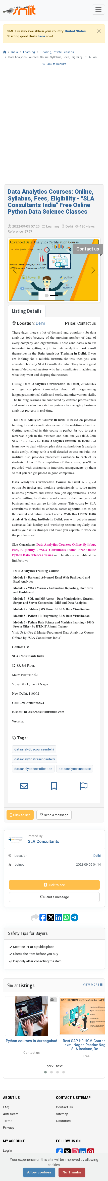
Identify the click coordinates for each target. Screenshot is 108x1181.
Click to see (21, 815)
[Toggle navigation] (98, 10)
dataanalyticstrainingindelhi (34, 759)
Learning (29, 52)
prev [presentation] (50, 1066)
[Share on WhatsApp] (67, 919)
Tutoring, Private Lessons (57, 52)
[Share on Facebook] (43, 919)
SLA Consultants (43, 841)
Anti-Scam (10, 1114)
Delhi (40, 323)
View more (91, 984)
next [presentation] (59, 1066)
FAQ (6, 1107)
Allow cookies (39, 1172)
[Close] (99, 31)
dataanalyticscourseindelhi (34, 749)
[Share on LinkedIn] (59, 919)
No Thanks (72, 1172)
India (14, 52)
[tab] (27, 311)
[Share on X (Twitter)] (51, 919)
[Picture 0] (54, 295)
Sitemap (62, 1114)
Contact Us (64, 1107)
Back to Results (55, 64)
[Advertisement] (54, 127)
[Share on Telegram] (74, 919)
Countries (63, 1121)
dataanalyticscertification (33, 769)
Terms (7, 1121)
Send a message (55, 815)
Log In (7, 1150)
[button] (45, 1072)
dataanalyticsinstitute (75, 769)
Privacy (8, 1127)
